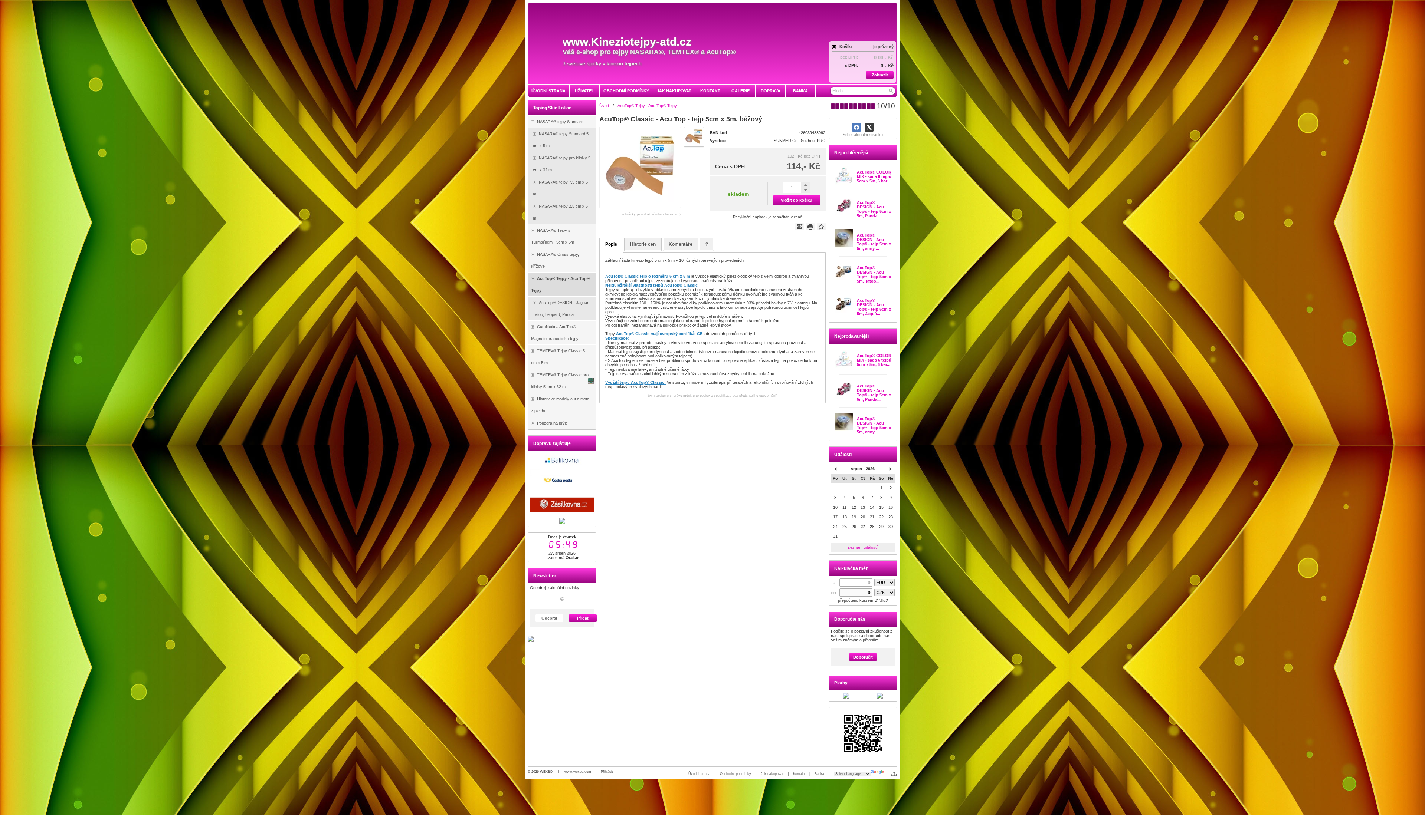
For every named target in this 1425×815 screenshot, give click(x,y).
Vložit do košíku (796, 200)
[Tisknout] (810, 226)
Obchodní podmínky (735, 774)
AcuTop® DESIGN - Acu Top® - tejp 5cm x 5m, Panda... (874, 209)
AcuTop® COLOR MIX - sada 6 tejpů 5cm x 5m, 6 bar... (874, 176)
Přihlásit (607, 771)
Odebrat (549, 618)
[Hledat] (890, 91)
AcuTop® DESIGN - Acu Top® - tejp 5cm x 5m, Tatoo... (874, 274)
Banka (819, 774)
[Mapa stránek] (894, 774)
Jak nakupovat (772, 774)
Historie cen (643, 244)
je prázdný (883, 46)
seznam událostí (863, 547)
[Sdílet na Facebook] (856, 127)
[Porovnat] (799, 226)
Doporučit (863, 657)
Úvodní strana (699, 774)
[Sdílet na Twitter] (869, 127)
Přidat (583, 618)
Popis (611, 244)
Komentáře (680, 244)
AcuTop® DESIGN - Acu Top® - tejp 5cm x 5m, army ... (874, 242)
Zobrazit (880, 75)
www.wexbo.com (577, 771)
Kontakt (799, 774)
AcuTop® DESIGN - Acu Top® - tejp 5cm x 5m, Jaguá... (874, 307)
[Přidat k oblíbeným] (821, 226)
